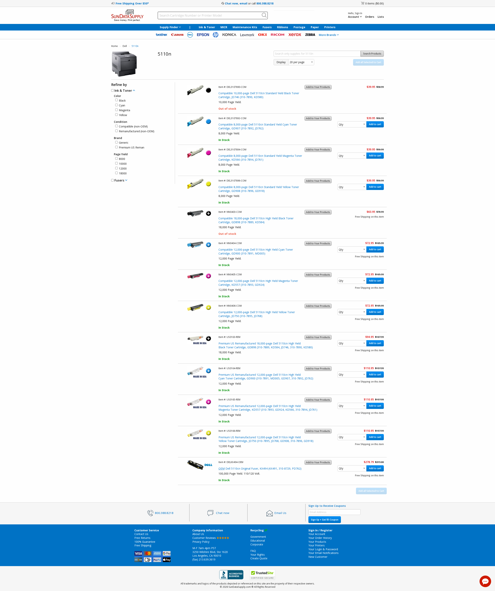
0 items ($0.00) (374, 3)
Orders (369, 16)
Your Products (317, 542)
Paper (315, 27)
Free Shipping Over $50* (132, 3)
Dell (125, 46)
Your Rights (257, 554)
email (243, 3)
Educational (257, 540)
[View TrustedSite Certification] (262, 574)
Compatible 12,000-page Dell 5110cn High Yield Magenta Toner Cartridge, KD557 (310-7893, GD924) (258, 283)
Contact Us (141, 534)
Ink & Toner (207, 27)
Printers (329, 27)
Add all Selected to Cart (368, 62)
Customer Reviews (204, 538)
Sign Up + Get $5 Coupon (324, 519)
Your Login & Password (323, 549)
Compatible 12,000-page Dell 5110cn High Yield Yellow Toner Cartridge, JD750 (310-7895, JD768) (256, 314)
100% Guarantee (144, 542)
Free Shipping (142, 545)
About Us (198, 534)
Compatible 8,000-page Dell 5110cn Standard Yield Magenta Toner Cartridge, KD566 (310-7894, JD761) (260, 157)
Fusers (267, 27)
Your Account (316, 534)
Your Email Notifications (323, 553)
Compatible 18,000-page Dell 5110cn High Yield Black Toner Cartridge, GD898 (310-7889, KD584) (256, 220)
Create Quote (258, 558)
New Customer (317, 557)
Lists (381, 16)
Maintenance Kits (245, 27)
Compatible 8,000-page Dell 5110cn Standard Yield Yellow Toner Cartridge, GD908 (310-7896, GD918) (258, 189)
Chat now (231, 3)
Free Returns (142, 538)
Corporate (256, 544)
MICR (223, 27)
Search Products (372, 53)
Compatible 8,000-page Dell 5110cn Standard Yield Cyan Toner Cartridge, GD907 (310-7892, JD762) (257, 126)
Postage (299, 27)
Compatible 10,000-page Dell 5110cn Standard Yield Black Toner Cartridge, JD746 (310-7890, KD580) (258, 95)
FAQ (253, 551)
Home (114, 46)
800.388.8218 (264, 3)
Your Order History (320, 538)
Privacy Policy (200, 542)
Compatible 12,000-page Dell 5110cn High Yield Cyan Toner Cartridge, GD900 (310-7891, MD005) (255, 251)
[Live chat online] (485, 581)
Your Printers (316, 545)
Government (258, 536)
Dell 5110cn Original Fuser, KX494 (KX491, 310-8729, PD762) (259, 468)
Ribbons (282, 27)
